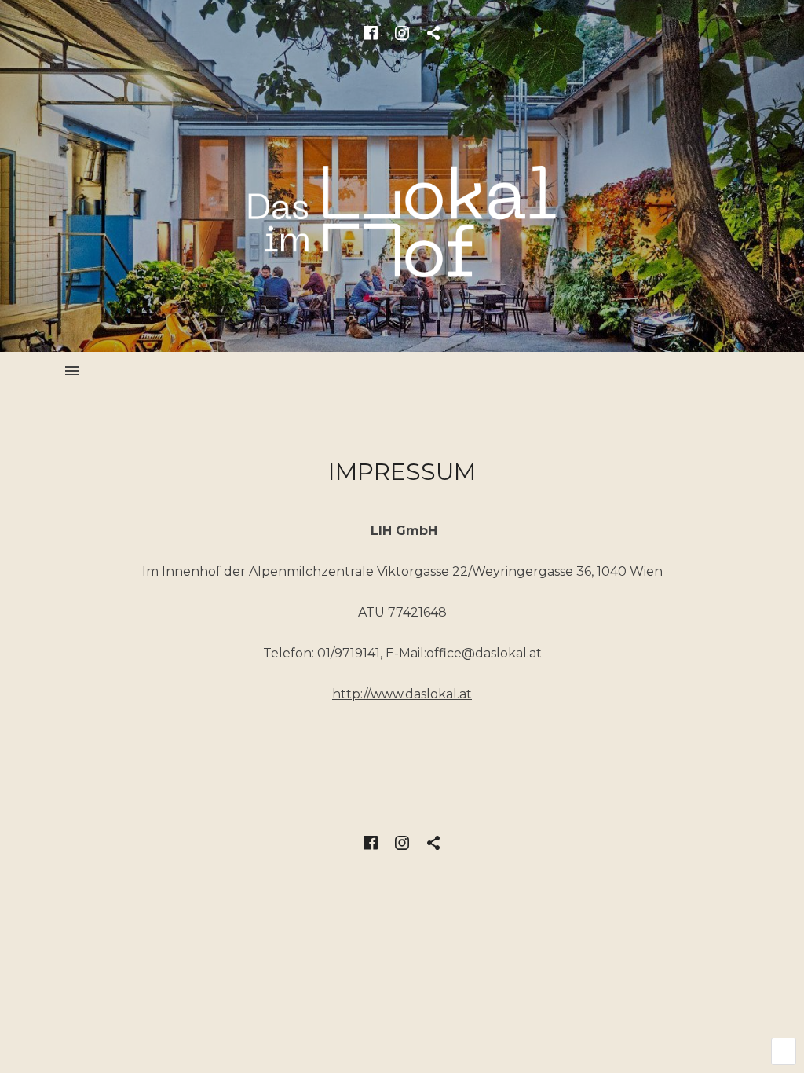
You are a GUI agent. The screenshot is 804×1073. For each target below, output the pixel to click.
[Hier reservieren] (433, 33)
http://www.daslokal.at (402, 694)
